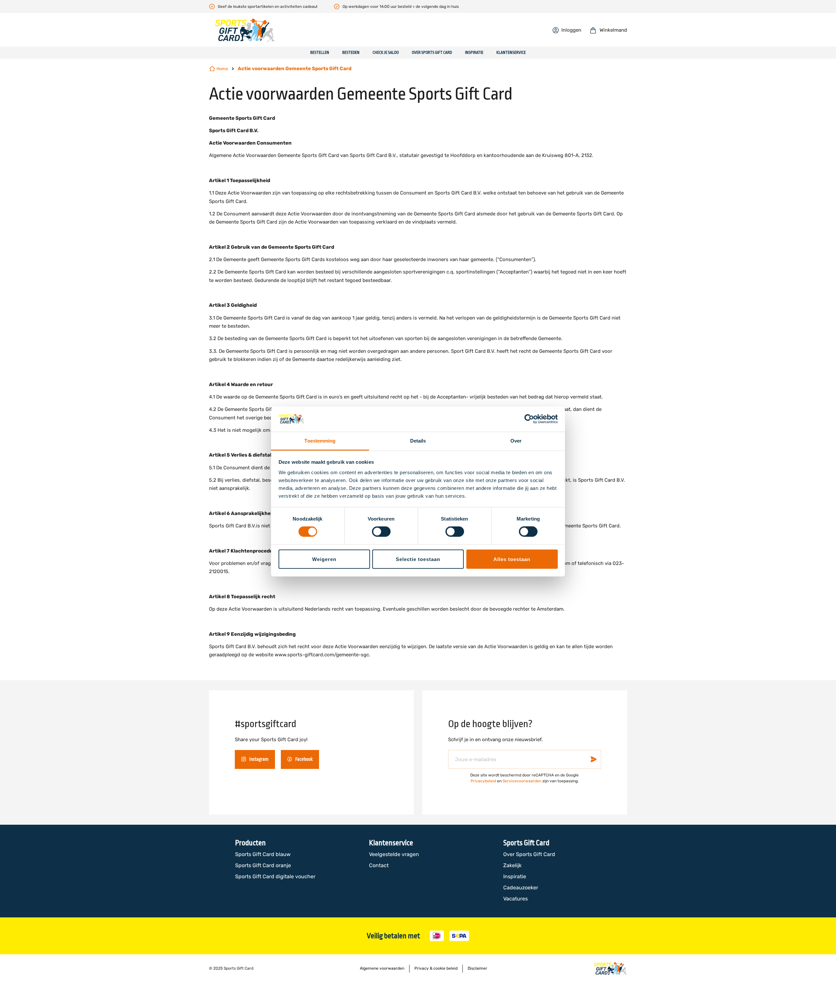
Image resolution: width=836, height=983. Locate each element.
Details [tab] (418, 441)
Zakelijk (512, 865)
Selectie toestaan (418, 559)
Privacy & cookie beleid (436, 968)
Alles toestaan (511, 559)
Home (222, 68)
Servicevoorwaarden (522, 781)
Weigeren (324, 559)
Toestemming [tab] (319, 441)
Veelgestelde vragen (394, 854)
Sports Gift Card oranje (263, 865)
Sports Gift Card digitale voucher (275, 876)
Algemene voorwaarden (382, 968)
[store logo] (245, 30)
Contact (379, 865)
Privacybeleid (483, 781)
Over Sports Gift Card (529, 854)
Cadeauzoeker (520, 887)
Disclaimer (477, 968)
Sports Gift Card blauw (263, 854)
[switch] (381, 532)
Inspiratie (514, 876)
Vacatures (515, 899)
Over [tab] (516, 441)
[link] (567, 30)
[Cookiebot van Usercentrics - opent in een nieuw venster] (529, 419)
